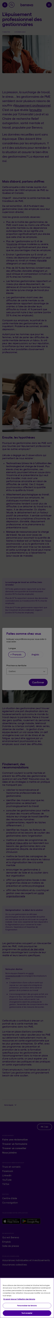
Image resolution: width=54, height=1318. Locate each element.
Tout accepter (26, 1313)
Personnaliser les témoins (27, 1305)
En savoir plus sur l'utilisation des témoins (19, 1299)
